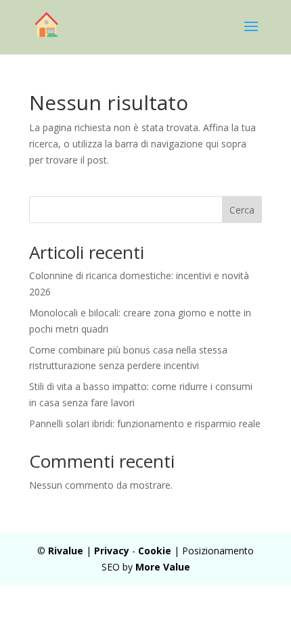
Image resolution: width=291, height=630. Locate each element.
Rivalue (65, 550)
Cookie (154, 550)
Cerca (241, 209)
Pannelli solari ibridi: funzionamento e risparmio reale (145, 423)
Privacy (111, 550)
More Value (162, 566)
